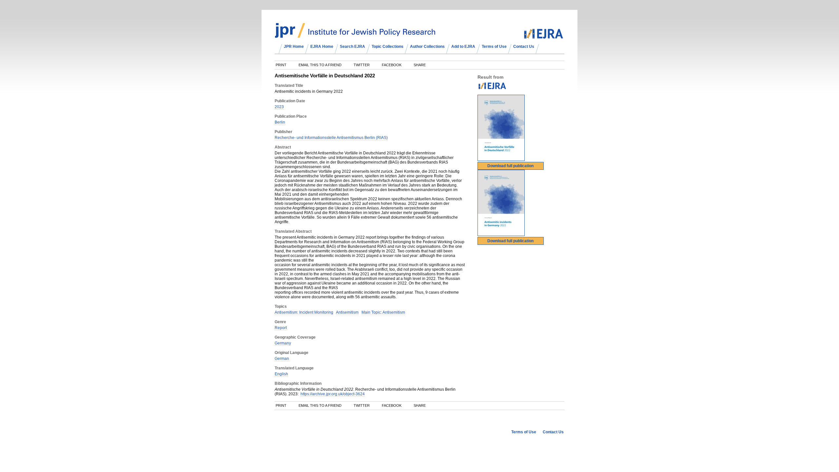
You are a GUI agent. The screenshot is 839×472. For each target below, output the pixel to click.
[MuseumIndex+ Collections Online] (355, 35)
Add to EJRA (463, 46)
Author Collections (427, 46)
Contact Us (523, 46)
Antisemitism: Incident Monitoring (304, 312)
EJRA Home (321, 46)
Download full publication (510, 166)
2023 (279, 107)
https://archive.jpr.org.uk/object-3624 (333, 394)
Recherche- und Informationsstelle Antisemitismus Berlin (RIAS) (331, 137)
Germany (283, 343)
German (282, 358)
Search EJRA (352, 46)
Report (281, 327)
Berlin (280, 122)
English (281, 374)
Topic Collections (387, 46)
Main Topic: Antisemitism (383, 312)
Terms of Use (494, 46)
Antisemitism (347, 312)
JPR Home (294, 46)
